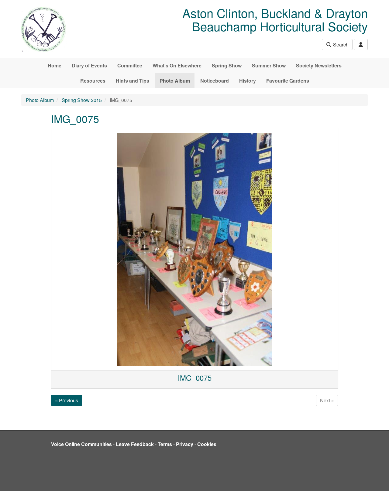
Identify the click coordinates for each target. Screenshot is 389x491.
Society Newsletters (319, 65)
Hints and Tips (132, 80)
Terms (165, 444)
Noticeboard (214, 80)
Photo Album (175, 80)
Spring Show (227, 65)
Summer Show (269, 65)
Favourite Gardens (287, 80)
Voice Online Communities (81, 444)
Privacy (184, 444)
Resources (92, 80)
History (247, 80)
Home (54, 65)
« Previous (66, 400)
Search (340, 44)
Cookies (206, 444)
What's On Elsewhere (177, 65)
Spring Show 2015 (82, 100)
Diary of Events (89, 65)
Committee (129, 65)
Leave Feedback (135, 444)
